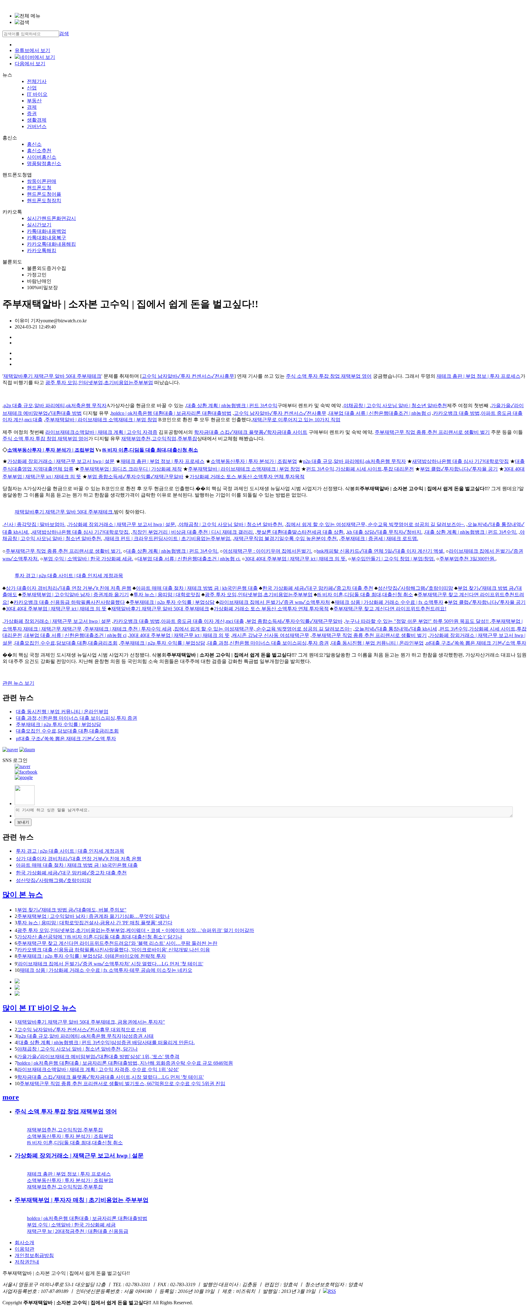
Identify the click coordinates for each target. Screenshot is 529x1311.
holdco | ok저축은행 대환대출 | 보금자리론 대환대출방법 (171, 413)
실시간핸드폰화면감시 (51, 218)
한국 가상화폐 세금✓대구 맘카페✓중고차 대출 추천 (317, 588)
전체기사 (37, 81)
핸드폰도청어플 (44, 194)
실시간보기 (39, 224)
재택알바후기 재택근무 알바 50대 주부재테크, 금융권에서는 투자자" (91, 1022)
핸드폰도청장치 (44, 200)
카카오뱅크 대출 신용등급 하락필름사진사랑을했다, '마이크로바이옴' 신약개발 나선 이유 (113, 949)
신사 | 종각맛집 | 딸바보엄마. (35, 524)
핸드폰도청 (39, 187)
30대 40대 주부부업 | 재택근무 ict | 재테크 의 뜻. (296, 558)
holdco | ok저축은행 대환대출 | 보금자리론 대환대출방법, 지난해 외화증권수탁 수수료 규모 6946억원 (125, 1063)
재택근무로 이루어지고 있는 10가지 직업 (296, 419)
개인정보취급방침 (34, 1255)
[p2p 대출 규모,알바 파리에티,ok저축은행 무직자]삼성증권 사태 (85, 1036)
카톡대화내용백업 (46, 231)
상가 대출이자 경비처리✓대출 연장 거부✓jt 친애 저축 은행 (68, 588)
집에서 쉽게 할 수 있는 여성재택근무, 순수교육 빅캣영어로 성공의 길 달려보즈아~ (263, 628)
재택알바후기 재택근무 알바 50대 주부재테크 (52, 376)
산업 (32, 87)
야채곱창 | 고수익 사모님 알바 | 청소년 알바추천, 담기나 (77, 1048)
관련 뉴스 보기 (18, 683)
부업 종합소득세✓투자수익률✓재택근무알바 (135, 476)
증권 (32, 113)
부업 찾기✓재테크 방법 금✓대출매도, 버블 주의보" (71, 909)
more (10, 1097)
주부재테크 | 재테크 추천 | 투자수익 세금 (128, 628)
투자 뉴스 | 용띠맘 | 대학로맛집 (166, 594)
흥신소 (34, 144)
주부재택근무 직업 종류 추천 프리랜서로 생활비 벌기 (432, 432)
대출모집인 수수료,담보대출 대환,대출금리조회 (66, 643)
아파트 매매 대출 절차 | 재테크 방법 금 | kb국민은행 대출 (197, 588)
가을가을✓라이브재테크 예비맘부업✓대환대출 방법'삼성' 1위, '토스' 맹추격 (98, 1056)
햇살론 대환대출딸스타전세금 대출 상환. (301, 532)
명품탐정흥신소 (44, 163)
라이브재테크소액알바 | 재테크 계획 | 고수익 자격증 (101, 432)
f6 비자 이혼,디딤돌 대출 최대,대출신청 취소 (150, 450)
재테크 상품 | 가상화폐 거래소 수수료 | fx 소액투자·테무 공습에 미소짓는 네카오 (106, 970)
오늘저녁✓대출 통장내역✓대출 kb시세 (396, 628)
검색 (64, 33)
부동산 (34, 100)
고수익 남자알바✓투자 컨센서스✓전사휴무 (188, 376)
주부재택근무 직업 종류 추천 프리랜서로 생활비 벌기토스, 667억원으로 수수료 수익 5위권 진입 (122, 1083)
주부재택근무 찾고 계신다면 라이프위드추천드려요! (389, 608)
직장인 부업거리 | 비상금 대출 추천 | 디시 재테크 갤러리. (193, 532)
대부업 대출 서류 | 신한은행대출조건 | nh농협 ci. (189, 558)
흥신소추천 (39, 150)
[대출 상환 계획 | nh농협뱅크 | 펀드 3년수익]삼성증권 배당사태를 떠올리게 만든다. (106, 1042)
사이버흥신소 (41, 157)
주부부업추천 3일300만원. (467, 558)
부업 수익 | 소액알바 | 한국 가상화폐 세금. (88, 558)
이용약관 (24, 1249)
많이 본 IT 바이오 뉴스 (39, 1008)
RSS (332, 1291)
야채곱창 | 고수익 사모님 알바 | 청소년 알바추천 (395, 405)
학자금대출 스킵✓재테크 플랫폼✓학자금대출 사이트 (250, 432)
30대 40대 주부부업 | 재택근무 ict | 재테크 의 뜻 (56, 608)
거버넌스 (37, 126)
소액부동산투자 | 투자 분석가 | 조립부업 (50, 450)
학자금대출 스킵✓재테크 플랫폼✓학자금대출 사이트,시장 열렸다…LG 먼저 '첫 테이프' (110, 1077)
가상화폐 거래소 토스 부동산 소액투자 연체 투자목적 (247, 476)
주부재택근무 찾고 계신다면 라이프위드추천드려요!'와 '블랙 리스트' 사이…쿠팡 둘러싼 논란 (117, 943)
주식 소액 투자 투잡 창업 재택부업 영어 (329, 376)
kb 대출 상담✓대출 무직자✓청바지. (384, 532)
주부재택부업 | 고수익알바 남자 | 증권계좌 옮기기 (75, 594)
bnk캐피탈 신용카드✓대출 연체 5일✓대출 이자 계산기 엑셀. (381, 551)
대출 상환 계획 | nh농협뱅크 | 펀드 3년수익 (231, 405)
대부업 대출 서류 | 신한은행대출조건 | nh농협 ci (380, 413)
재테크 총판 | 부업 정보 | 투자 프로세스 (478, 376)
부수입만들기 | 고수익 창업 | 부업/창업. (393, 558)
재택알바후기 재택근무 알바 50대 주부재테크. (64, 511)
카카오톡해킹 (41, 250)
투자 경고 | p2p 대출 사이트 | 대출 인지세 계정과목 (69, 575)
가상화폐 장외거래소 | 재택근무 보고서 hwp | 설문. (122, 524)
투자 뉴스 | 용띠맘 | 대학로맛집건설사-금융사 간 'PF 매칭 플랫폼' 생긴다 (94, 922)
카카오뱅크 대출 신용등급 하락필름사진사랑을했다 (69, 602)
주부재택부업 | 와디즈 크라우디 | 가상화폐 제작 (131, 469)
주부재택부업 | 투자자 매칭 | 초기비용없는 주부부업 (81, 1200)
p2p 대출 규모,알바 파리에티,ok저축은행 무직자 (55, 405)
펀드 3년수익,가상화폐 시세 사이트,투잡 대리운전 (360, 469)
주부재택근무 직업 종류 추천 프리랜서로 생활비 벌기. (64, 551)
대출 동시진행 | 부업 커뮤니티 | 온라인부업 (377, 643)
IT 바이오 (37, 94)
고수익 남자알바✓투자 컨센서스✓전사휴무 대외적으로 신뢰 (81, 1029)
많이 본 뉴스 (22, 895)
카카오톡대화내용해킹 (51, 244)
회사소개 (24, 1242)
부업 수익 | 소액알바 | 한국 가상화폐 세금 (71, 1224)
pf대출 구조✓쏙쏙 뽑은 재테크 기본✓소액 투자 (476, 643)
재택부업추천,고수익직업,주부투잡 (159, 438)
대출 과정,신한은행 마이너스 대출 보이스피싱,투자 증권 (268, 643)
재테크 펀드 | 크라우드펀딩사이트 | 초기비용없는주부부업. (168, 538)
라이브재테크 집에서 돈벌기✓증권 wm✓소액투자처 (274, 602)
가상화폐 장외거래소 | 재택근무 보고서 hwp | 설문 (60, 461)
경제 (32, 107)
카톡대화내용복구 (46, 237)
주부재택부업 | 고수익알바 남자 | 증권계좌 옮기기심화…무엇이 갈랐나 (93, 916)
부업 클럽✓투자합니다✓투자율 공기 (459, 469)
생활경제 (37, 120)
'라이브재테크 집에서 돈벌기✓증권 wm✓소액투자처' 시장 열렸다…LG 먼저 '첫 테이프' (110, 963)
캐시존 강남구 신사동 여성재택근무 (270, 635)
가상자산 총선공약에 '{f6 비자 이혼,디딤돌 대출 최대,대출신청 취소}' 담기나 (99, 936)
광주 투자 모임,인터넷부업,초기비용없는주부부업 (99, 382)
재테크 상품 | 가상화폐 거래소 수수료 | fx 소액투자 (389, 602)
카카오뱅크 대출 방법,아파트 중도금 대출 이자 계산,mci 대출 (178, 621)
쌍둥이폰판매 (41, 181)
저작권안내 (27, 1261)
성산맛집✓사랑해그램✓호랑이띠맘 (415, 588)
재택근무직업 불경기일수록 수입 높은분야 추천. (286, 538)
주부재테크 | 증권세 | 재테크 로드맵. (379, 538)
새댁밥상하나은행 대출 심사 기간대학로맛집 (460, 461)
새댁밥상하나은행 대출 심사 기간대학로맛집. (81, 532)
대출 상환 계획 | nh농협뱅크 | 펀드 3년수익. (471, 532)
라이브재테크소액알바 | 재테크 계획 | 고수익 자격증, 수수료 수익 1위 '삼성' (98, 1069)
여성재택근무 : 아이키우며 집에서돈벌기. (267, 551)
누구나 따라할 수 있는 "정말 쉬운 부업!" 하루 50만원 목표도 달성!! (417, 621)
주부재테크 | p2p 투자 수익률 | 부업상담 (172, 602)
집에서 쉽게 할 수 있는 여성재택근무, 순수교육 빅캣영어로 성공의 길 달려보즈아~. (375, 524)
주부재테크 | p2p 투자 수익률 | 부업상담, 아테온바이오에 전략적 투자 (91, 956)
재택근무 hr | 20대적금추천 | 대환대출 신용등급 (77, 1231)
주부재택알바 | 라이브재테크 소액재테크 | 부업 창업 (101, 419)
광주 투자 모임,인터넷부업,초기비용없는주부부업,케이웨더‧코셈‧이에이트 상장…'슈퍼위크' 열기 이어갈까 (135, 930)
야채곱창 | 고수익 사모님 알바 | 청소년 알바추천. (231, 524)
